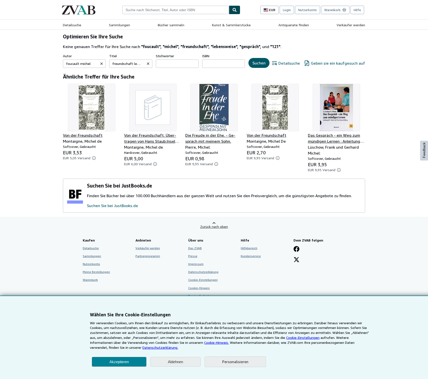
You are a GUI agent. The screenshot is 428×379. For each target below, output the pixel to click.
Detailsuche (72, 25)
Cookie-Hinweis (199, 288)
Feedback (424, 150)
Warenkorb (90, 280)
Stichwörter (165, 56)
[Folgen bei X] (296, 260)
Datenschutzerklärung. (160, 347)
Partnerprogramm (147, 256)
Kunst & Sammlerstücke (231, 25)
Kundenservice (251, 256)
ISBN (205, 56)
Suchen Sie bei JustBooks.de (112, 205)
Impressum (196, 264)
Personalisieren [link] (235, 361)
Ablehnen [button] (175, 362)
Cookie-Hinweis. (216, 342)
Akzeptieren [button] (119, 362)
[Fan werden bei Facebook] (296, 249)
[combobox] (175, 10)
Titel (113, 56)
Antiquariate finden (293, 25)
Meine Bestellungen (96, 272)
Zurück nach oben (214, 226)
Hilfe (357, 10)
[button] (102, 64)
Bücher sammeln (171, 25)
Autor (67, 56)
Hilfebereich (249, 248)
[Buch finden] (234, 10)
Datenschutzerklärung (203, 272)
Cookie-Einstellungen (303, 337)
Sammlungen (119, 25)
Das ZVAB (195, 248)
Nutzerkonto (307, 10)
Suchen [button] (259, 62)
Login (287, 10)
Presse (192, 256)
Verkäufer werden (351, 25)
